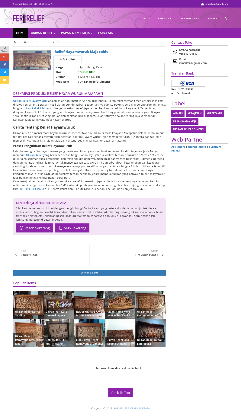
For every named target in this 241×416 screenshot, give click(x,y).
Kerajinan (195, 113)
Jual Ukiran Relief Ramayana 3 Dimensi (89, 341)
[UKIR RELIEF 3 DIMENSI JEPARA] (28, 18)
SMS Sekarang (74, 228)
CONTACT (212, 18)
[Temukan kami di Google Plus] (136, 375)
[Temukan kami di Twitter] (125, 376)
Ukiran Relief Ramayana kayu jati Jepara (27, 339)
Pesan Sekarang (37, 228)
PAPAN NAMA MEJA (76, 33)
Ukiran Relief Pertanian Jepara (148, 313)
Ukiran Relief (34, 155)
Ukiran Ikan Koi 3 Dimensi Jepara (56, 313)
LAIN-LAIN (105, 33)
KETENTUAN (164, 18)
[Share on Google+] (4, 57)
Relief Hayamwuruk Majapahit (81, 51)
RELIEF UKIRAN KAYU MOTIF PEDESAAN (89, 313)
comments (92, 272)
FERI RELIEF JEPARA (32, 189)
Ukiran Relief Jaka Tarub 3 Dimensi (118, 341)
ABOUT (146, 18)
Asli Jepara (178, 147)
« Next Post (29, 255)
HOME (20, 33)
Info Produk (68, 59)
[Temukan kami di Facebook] (104, 376)
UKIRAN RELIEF (42, 33)
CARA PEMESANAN (189, 18)
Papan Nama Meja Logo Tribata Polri (118, 313)
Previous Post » (146, 255)
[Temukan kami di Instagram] (115, 376)
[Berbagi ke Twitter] (4, 72)
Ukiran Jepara (197, 147)
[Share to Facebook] (4, 65)
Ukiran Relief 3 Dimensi (37, 108)
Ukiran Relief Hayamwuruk (30, 101)
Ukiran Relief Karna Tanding (27, 313)
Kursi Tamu (214, 113)
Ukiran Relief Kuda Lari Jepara (149, 341)
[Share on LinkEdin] (4, 80)
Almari (178, 113)
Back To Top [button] (120, 392)
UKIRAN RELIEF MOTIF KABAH (55, 341)
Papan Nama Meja (185, 121)
